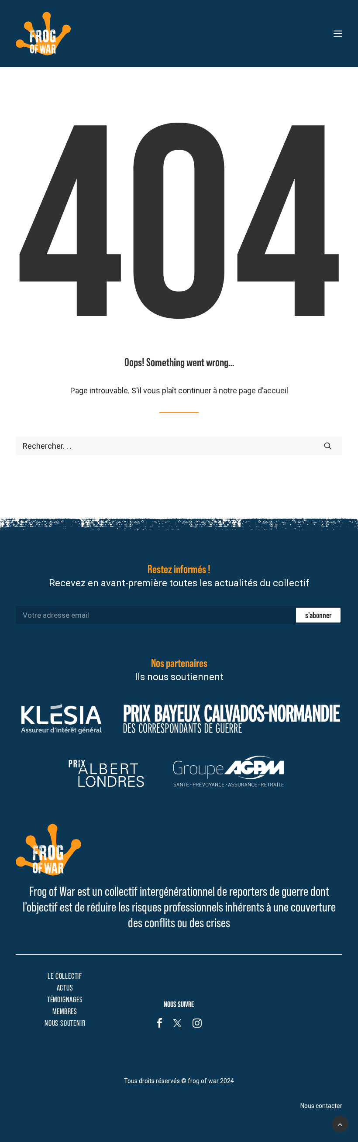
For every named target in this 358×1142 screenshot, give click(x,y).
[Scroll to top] (340, 1123)
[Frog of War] (43, 33)
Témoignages (65, 999)
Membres (64, 1011)
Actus (65, 988)
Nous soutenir (65, 1023)
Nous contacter (321, 1105)
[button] (338, 33)
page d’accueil (263, 390)
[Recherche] (179, 446)
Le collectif (65, 976)
